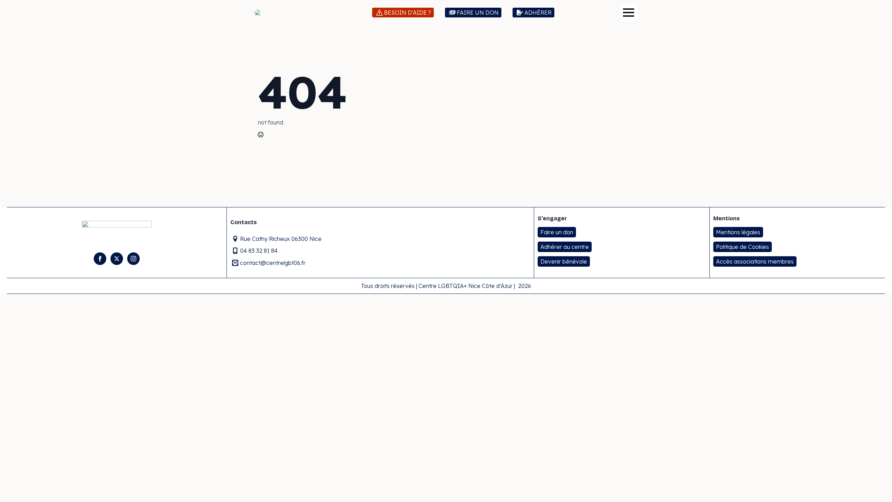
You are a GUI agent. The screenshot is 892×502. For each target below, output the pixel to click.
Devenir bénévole (563, 261)
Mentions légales (738, 232)
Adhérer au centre (564, 246)
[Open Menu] (629, 12)
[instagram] (133, 258)
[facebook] (100, 258)
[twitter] (116, 258)
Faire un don (556, 232)
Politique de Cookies (742, 246)
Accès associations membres (755, 261)
